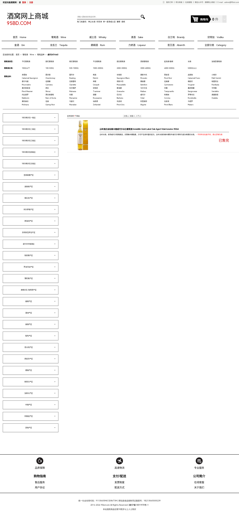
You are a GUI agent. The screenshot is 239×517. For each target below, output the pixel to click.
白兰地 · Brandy (176, 37)
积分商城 (179, 2)
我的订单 (169, 2)
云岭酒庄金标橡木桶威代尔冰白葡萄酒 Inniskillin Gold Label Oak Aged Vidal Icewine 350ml (139, 129)
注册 (31, 2)
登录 (24, 2)
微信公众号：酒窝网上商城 (205, 2)
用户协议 (40, 487)
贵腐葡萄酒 (144, 62)
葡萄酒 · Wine (58, 37)
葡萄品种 (40, 55)
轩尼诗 (99, 22)
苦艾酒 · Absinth (176, 45)
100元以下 (26, 68)
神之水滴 (91, 22)
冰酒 (189, 62)
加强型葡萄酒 (217, 62)
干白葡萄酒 (97, 62)
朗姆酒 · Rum (98, 45)
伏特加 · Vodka (215, 37)
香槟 (123, 22)
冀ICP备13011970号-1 (139, 505)
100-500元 (50, 68)
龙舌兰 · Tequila (58, 45)
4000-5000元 (169, 68)
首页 (17, 55)
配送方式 (119, 487)
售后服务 (40, 482)
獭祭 (118, 22)
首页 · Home (19, 37)
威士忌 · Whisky (97, 37)
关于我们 (199, 487)
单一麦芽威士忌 (109, 22)
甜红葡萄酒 (50, 62)
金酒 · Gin (19, 45)
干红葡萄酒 (26, 62)
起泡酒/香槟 (168, 62)
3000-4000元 (145, 68)
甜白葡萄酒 (121, 62)
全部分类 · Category (215, 45)
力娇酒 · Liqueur (137, 45)
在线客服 (188, 2)
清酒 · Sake (137, 37)
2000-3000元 (122, 68)
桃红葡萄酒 (73, 62)
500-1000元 (74, 68)
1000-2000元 (98, 68)
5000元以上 (192, 68)
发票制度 (119, 482)
